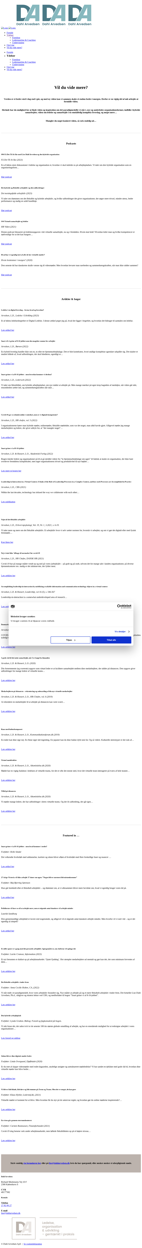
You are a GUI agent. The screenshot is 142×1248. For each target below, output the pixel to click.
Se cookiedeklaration (33, 1244)
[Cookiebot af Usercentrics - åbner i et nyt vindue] (119, 606)
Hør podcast (6, 177)
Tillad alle (111, 640)
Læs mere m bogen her (11, 471)
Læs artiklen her (8, 575)
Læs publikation (8, 502)
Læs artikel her (7, 330)
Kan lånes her (7, 542)
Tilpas (69, 640)
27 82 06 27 (6, 1205)
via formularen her (32, 1163)
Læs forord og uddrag (10, 1038)
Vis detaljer (120, 631)
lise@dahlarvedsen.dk (59, 1163)
